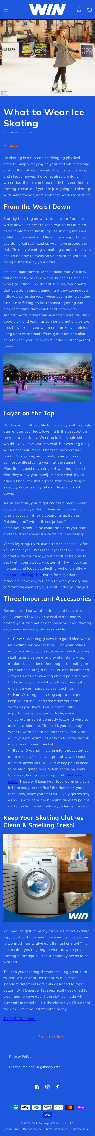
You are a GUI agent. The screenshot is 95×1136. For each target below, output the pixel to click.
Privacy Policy (20, 1056)
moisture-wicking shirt (22, 574)
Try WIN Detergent (19, 1018)
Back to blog (50, 1036)
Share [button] (13, 146)
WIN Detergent (42, 1123)
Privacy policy (80, 1128)
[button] (6, 10)
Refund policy (32, 1128)
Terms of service (56, 1128)
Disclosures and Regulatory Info (35, 1067)
